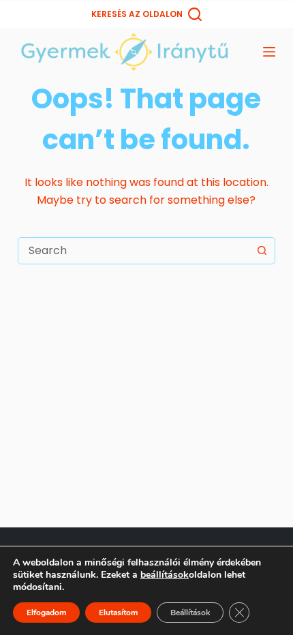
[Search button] (262, 251)
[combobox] (133, 250)
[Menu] (269, 52)
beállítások (164, 575)
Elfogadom (46, 612)
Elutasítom (118, 612)
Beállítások (190, 612)
